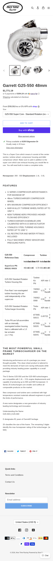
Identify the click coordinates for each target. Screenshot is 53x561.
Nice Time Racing (22, 552)
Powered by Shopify (36, 552)
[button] (21, 93)
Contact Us (10, 482)
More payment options (26, 136)
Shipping (6, 97)
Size (4, 109)
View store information (14, 148)
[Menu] (48, 8)
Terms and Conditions (14, 475)
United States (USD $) (26, 522)
